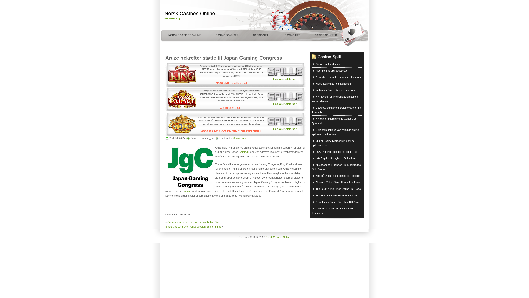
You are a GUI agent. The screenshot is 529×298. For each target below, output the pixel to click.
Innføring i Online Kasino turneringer (336, 90)
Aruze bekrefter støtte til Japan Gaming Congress (223, 58)
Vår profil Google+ (173, 19)
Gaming (243, 152)
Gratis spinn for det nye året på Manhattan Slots (193, 222)
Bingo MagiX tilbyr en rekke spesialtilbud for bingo (193, 226)
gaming (187, 191)
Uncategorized (241, 138)
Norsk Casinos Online (189, 13)
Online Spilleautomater (329, 64)
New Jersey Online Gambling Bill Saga (337, 202)
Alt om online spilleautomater (332, 70)
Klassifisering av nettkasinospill (333, 83)
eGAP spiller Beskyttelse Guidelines (336, 158)
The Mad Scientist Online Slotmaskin (336, 195)
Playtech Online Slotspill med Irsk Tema (338, 182)
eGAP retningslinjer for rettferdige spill (337, 151)
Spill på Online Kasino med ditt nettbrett (338, 175)
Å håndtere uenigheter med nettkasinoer (338, 77)
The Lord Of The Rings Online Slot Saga (338, 188)
